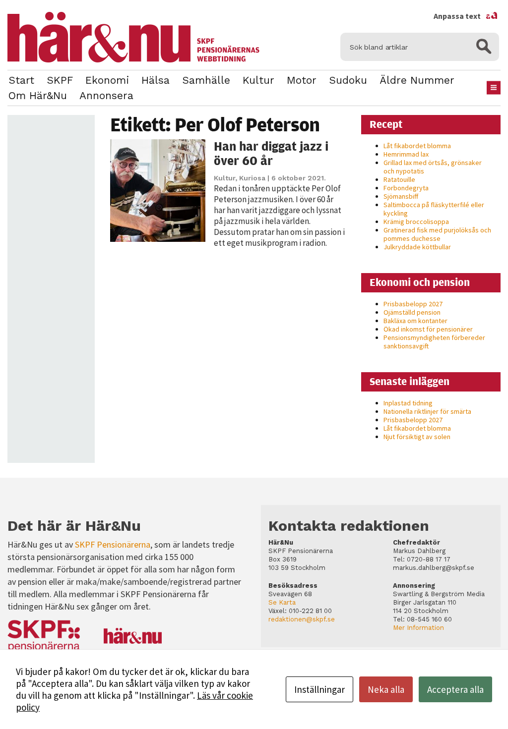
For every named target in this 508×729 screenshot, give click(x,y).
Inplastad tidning (408, 402)
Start (21, 80)
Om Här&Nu (37, 95)
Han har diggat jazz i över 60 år (271, 153)
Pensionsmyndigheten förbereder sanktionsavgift (434, 341)
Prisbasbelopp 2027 (413, 303)
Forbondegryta (406, 187)
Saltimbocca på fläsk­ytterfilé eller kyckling (433, 209)
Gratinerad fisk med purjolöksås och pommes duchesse (437, 234)
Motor (302, 80)
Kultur (258, 80)
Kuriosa (252, 178)
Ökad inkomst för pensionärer (428, 329)
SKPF (60, 80)
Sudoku (348, 80)
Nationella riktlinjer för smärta (427, 411)
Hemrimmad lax (406, 154)
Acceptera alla (455, 689)
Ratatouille (399, 179)
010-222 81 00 (310, 611)
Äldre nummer (417, 80)
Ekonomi (107, 80)
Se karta (282, 602)
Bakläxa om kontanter (415, 320)
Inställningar (319, 689)
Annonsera (106, 95)
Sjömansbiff (400, 196)
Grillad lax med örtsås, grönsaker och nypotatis (432, 166)
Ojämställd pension (412, 312)
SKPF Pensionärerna (112, 544)
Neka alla (386, 689)
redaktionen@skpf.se (301, 619)
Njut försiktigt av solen (416, 436)
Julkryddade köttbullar (417, 246)
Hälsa (155, 80)
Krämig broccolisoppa (416, 221)
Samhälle (206, 80)
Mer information (418, 627)
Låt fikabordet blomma (417, 145)
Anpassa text (466, 16)
